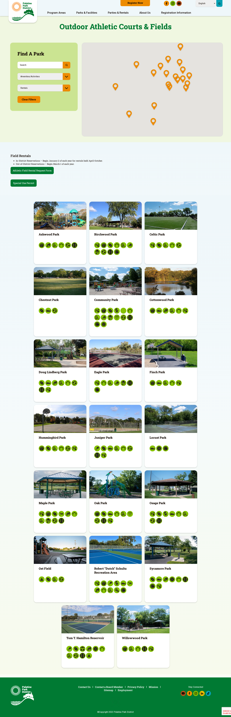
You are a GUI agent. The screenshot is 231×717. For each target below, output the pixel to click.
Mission (153, 687)
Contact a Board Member (109, 687)
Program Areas (56, 12)
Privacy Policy (136, 687)
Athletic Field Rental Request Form (32, 170)
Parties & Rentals (118, 12)
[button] (166, 74)
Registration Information (176, 12)
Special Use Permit (23, 183)
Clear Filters (29, 99)
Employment (125, 690)
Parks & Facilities (86, 12)
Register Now (135, 2)
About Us (145, 12)
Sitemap (108, 690)
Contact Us (84, 687)
